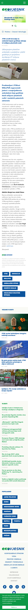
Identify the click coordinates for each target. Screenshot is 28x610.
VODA (14, 556)
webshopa (9, 246)
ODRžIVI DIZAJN (10, 288)
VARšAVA (7, 511)
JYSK (6, 273)
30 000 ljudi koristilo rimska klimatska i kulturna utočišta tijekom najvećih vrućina (11, 463)
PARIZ (6, 526)
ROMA (6, 502)
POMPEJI (17, 521)
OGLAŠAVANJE (14, 575)
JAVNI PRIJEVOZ (10, 497)
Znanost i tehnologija (19, 32)
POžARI (7, 535)
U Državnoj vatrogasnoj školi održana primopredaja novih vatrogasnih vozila (11, 431)
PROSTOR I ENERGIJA (14, 559)
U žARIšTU (14, 568)
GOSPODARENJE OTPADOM (14, 553)
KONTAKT (14, 581)
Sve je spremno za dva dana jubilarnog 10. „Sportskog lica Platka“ (12, 472)
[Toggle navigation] (24, 3)
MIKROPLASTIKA (10, 530)
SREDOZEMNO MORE (11, 506)
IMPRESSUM (14, 572)
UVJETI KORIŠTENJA (14, 578)
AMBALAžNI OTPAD (11, 283)
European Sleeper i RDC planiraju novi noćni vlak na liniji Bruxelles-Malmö (13, 440)
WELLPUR (7, 278)
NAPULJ (7, 521)
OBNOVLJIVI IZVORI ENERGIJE (14, 565)
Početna (7, 32)
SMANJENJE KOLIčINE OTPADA (12, 294)
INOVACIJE (16, 273)
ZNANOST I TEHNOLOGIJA (14, 562)
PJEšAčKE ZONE (10, 516)
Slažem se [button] (14, 607)
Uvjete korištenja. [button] (7, 603)
